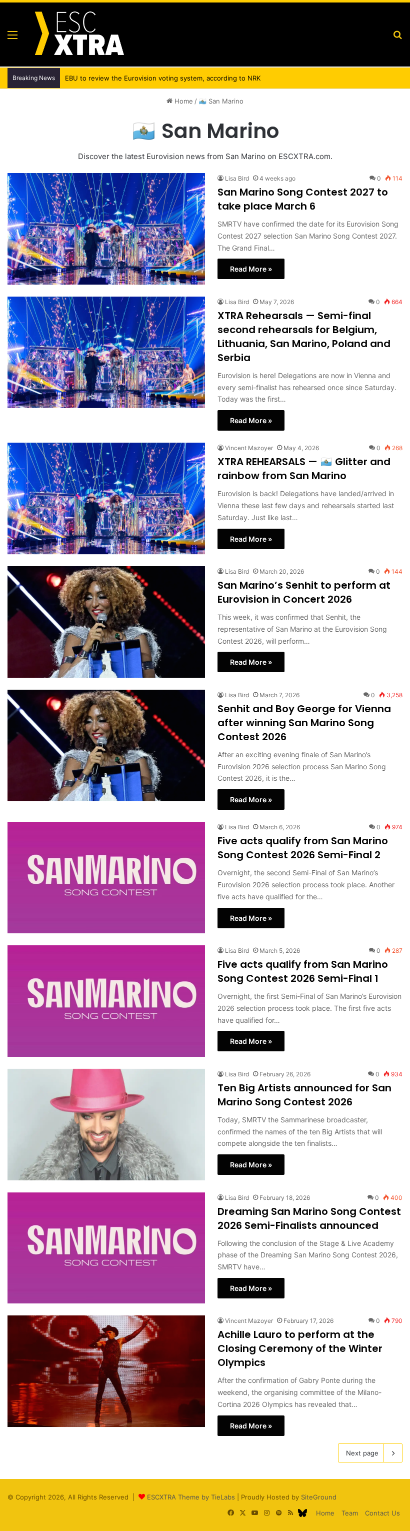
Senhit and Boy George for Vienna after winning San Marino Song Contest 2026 (304, 723)
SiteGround (318, 1497)
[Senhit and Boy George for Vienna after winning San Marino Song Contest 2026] (106, 745)
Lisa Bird (237, 178)
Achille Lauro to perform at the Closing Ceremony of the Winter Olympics (300, 1348)
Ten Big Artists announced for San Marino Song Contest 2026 (305, 1095)
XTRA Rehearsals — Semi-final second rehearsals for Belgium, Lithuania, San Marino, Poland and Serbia (304, 337)
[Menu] (13, 38)
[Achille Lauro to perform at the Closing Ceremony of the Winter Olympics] (106, 1371)
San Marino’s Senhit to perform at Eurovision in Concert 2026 (304, 592)
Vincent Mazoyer (249, 448)
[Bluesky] (302, 1513)
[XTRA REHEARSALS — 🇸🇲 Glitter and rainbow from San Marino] (106, 498)
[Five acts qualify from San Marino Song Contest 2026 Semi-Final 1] (106, 1001)
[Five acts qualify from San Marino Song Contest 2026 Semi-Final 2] (106, 877)
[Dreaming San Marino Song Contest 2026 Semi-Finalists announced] (106, 1248)
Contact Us (382, 1513)
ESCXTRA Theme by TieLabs (191, 1497)
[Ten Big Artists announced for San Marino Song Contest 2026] (106, 1124)
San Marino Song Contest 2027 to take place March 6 (303, 199)
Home (182, 101)
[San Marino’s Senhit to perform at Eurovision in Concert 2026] (106, 622)
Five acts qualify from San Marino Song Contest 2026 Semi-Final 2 (303, 848)
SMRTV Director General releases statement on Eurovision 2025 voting (169, 78)
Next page (362, 1453)
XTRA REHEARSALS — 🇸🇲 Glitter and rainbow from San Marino (304, 469)
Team (350, 1513)
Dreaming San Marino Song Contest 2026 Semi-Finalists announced (309, 1218)
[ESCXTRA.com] (78, 35)
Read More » (251, 269)
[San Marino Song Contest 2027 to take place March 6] (106, 229)
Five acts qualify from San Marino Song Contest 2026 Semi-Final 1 (303, 971)
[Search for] (397, 38)
